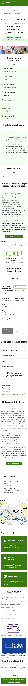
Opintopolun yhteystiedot (8, 611)
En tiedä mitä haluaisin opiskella (10, 14)
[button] (13, 177)
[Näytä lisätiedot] (13, 116)
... (12, 19)
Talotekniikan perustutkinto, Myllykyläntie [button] (14, 245)
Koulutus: (4, 241)
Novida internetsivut (14, 463)
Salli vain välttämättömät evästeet (13, 679)
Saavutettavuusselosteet (7, 618)
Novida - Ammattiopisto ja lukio (14, 23)
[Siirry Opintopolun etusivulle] (12, 2)
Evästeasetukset (13, 675)
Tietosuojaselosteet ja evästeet (9, 614)
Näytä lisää (14, 158)
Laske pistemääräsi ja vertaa (14, 236)
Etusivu (6, 19)
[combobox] (12, 10)
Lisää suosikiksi (21, 287)
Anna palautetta (11, 658)
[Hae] (24, 9)
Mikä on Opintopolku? (7, 607)
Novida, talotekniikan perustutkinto (14, 394)
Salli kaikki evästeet (13, 682)
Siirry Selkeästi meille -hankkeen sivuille (11, 635)
